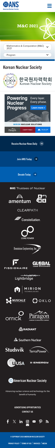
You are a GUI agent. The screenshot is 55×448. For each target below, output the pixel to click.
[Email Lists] (27, 424)
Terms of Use (27, 443)
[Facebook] (7, 421)
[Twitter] (14, 421)
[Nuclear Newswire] (47, 421)
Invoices (37, 443)
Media (44, 443)
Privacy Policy (14, 443)
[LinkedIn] (20, 421)
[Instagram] (27, 421)
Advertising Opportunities (27, 407)
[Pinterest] (40, 421)
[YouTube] (34, 421)
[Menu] (49, 5)
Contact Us (27, 411)
